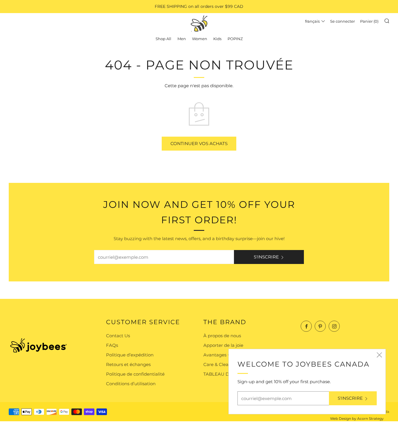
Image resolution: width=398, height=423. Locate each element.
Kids (217, 38)
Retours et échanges (128, 364)
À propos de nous (222, 335)
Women (199, 38)
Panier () (369, 21)
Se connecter (342, 21)
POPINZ (235, 38)
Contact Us (118, 335)
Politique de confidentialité (135, 374)
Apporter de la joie (223, 345)
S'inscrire (266, 257)
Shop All (163, 38)
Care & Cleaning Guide (228, 364)
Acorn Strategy (370, 418)
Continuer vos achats (199, 143)
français (312, 21)
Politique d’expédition (130, 355)
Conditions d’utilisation (131, 383)
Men (181, 38)
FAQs (112, 345)
